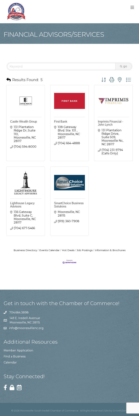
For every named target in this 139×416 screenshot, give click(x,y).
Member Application (18, 350)
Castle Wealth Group (23, 121)
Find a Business (15, 356)
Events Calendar (49, 250)
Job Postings (84, 250)
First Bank (60, 121)
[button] (8, 80)
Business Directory (25, 250)
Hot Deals (68, 250)
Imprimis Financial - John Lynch (110, 123)
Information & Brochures (110, 250)
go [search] (125, 66)
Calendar (10, 362)
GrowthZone (120, 410)
